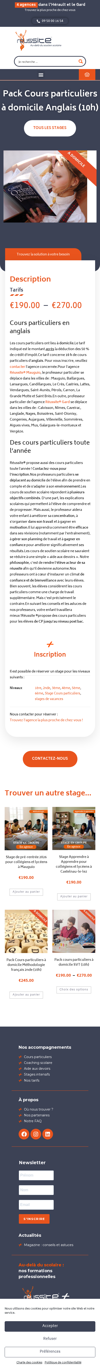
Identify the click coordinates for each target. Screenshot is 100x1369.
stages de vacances (49, 699)
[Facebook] (24, 1134)
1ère (38, 688)
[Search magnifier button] (80, 61)
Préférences (50, 1352)
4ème (66, 688)
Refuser (50, 1339)
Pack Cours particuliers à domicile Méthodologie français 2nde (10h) (26, 965)
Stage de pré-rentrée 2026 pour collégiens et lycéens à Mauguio (26, 862)
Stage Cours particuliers (62, 694)
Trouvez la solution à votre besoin (43, 255)
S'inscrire (34, 1219)
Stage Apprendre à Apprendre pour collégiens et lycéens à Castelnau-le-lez (74, 864)
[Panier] (87, 74)
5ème (76, 688)
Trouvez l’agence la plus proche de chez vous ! (46, 720)
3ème (56, 688)
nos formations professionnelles (41, 1270)
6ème (39, 694)
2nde (46, 688)
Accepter (50, 1326)
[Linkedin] (47, 1134)
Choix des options (74, 989)
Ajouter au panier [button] (26, 892)
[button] (41, 74)
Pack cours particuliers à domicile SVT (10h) (73, 962)
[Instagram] (35, 1134)
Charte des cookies (29, 1362)
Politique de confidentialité (63, 1362)
